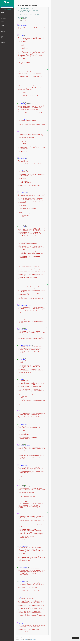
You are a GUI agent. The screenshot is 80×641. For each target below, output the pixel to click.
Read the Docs (33, 639)
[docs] (47, 23)
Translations (2, 25)
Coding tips (2, 21)
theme (26, 639)
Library (2, 36)
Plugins (2, 15)
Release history (3, 42)
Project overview (3, 18)
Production (2, 11)
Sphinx (21, 639)
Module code (20, 1)
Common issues (3, 28)
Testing (2, 22)
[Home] (16, 1)
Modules (2, 37)
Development (3, 12)
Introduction (3, 31)
